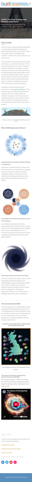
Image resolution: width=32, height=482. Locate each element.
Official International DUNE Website (11, 448)
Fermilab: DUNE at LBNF (8, 445)
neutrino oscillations (19, 89)
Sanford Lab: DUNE (6, 452)
